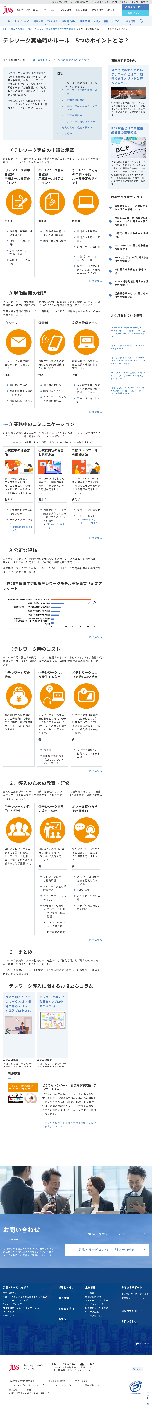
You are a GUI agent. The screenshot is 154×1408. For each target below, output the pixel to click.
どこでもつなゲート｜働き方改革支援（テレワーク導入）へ (69, 1124)
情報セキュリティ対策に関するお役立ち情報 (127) (131, 207)
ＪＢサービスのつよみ (17, 21)
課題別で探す (69, 21)
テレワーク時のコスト (79, 121)
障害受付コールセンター (104, 9)
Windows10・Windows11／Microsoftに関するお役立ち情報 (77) (131, 221)
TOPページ (146, 1343)
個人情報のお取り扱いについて (24, 1380)
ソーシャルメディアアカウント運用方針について (78, 1385)
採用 (143, 2)
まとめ (66, 133)
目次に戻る (95, 281)
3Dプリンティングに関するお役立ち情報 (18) (132, 259)
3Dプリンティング (12, 1304)
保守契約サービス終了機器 (73, 9)
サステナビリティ (128, 2)
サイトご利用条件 (56, 1380)
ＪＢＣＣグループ (58, 2)
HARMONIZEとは (99, 2)
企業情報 (131, 21)
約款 (29, 1389)
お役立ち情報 (101, 21)
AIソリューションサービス (16, 1300)
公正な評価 (73, 115)
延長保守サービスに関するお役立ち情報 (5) (131, 295)
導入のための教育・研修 (76, 127)
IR (113, 2)
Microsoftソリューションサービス (21, 1307)
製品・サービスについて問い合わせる (106, 1249)
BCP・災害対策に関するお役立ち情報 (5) (131, 283)
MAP (139, 1368)
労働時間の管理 (76, 99)
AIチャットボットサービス (90, 521)
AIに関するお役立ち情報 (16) (130, 271)
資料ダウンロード (135, 7)
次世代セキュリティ (13, 1292)
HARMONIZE (10, 1315)
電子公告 (13, 1389)
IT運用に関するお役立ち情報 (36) (131, 235)
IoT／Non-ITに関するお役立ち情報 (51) (131, 247)
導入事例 (85, 21)
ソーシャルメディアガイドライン (25, 1385)
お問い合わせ (135, 13)
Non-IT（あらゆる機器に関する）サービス (25, 1296)
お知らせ (117, 21)
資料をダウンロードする (106, 1234)
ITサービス (8, 1311)
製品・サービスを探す (46, 21)
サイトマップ (81, 1380)
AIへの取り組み (78, 2)
